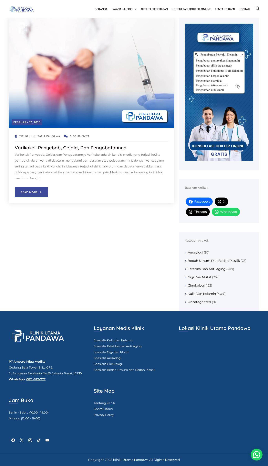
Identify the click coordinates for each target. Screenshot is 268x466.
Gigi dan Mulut (199, 277)
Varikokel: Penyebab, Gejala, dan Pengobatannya (71, 148)
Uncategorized (199, 302)
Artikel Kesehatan (154, 9)
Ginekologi (196, 285)
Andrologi (195, 252)
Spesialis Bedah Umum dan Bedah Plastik (124, 370)
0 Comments (79, 136)
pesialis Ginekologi (109, 364)
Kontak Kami (103, 409)
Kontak (244, 9)
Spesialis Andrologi (107, 358)
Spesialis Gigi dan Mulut (111, 352)
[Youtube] (47, 440)
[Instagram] (30, 440)
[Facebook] (13, 440)
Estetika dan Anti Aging (206, 269)
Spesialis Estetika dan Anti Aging (118, 346)
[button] (257, 454)
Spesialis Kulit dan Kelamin (113, 340)
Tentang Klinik (104, 403)
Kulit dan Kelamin (202, 294)
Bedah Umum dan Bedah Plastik (214, 261)
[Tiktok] (39, 440)
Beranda (101, 9)
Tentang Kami (225, 9)
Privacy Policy (104, 415)
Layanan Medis (121, 9)
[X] (21, 440)
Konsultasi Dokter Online (191, 9)
